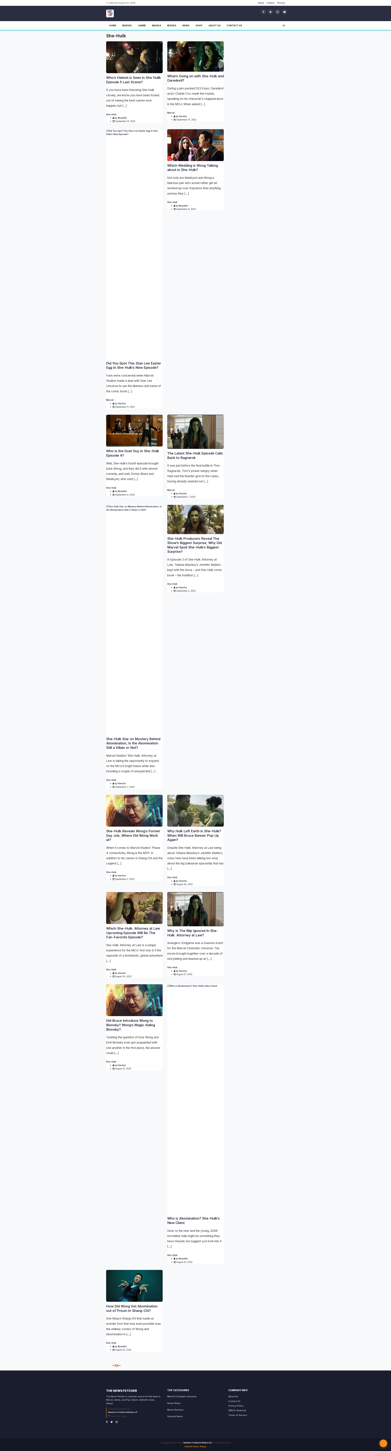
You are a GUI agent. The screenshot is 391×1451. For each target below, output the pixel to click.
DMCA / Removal (237, 1410)
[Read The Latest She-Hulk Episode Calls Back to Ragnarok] (195, 432)
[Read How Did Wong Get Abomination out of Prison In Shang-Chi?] (134, 1286)
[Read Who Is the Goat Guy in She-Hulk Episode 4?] (134, 431)
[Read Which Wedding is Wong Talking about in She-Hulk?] (195, 145)
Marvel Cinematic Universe (182, 1396)
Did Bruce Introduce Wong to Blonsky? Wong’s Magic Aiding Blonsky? (130, 1025)
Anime (142, 25)
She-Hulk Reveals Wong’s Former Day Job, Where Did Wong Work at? (133, 835)
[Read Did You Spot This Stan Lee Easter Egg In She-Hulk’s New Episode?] (134, 244)
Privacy (281, 3)
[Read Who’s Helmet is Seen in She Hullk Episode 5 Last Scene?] (134, 57)
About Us (214, 25)
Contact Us (234, 25)
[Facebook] (263, 11)
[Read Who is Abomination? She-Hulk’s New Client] (195, 1099)
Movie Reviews (175, 1409)
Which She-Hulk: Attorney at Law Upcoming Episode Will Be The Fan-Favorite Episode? (133, 932)
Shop (199, 25)
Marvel (127, 25)
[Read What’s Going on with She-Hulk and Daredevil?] (195, 56)
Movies (171, 25)
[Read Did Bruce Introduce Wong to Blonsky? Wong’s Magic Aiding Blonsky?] (134, 1000)
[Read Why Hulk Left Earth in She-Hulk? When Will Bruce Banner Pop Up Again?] (195, 811)
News (186, 25)
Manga (156, 25)
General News (175, 1416)
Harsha (183, 116)
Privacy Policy (236, 1405)
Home (112, 25)
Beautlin (122, 117)
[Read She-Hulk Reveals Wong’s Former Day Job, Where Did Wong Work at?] (134, 811)
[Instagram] (277, 11)
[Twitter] (270, 11)
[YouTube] (284, 11)
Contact (270, 3)
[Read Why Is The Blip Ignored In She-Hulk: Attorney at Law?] (195, 909)
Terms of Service (237, 1415)
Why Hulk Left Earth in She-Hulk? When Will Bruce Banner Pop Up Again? (194, 835)
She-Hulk (111, 114)
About (261, 3)
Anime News (174, 1403)
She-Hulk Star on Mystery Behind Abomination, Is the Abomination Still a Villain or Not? (133, 743)
